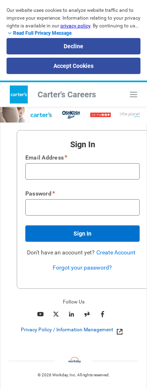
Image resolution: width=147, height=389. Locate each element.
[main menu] (133, 94)
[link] (117, 330)
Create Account (116, 252)
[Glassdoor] (87, 314)
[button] (82, 233)
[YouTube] (40, 314)
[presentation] (73, 329)
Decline (73, 46)
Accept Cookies (73, 66)
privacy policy (75, 26)
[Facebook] (102, 314)
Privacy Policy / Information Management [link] (67, 330)
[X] (56, 314)
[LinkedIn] (71, 314)
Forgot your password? (82, 267)
